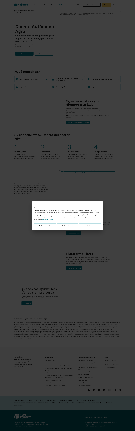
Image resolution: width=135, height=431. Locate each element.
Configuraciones (66, 225)
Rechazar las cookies (45, 225)
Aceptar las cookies (90, 225)
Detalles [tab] (67, 203)
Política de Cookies (48, 219)
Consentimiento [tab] (44, 203)
